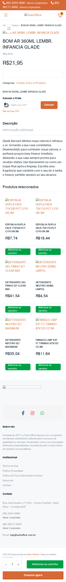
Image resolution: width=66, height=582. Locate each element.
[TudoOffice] (33, 15)
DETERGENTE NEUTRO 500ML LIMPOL (45, 286)
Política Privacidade (13, 471)
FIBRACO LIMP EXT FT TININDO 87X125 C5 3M (47, 343)
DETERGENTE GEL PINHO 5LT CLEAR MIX (15, 286)
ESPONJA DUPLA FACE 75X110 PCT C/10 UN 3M (46, 228)
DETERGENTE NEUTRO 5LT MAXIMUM (13, 343)
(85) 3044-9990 (26, 3)
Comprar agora (33, 575)
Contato (7, 485)
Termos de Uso (10, 466)
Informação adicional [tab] (18, 130)
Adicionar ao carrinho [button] (14, 252)
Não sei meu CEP (11, 111)
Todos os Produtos (36, 83)
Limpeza (14, 25)
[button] (8, 28)
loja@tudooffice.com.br (23, 535)
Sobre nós (8, 481)
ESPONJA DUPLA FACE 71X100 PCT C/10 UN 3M (15, 228)
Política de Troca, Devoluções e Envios (23, 476)
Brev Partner (33, 554)
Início (5, 25)
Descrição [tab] (10, 123)
